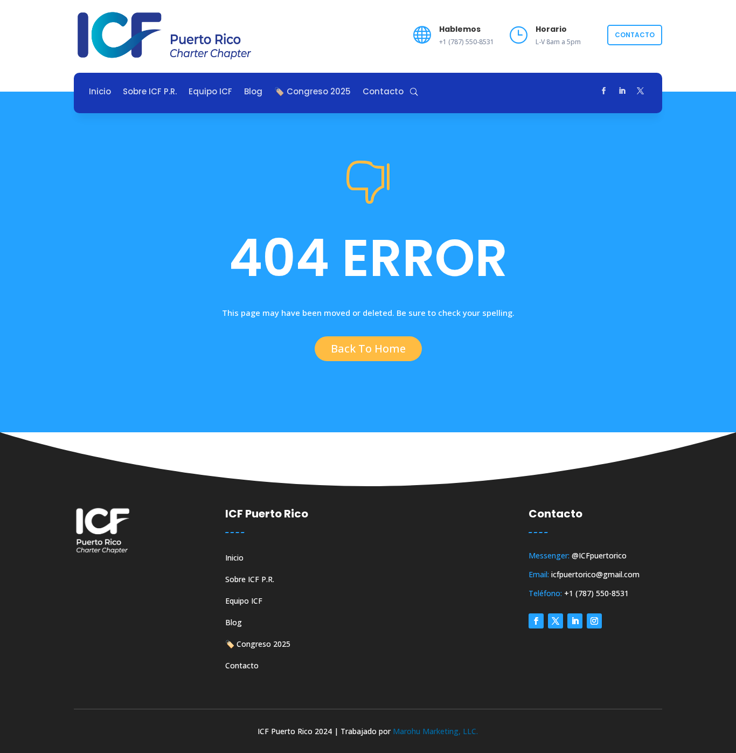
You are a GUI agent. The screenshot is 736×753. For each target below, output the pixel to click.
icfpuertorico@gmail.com (595, 574)
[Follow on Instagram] (594, 620)
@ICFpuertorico (599, 555)
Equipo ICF (210, 92)
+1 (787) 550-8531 (596, 593)
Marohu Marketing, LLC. (435, 731)
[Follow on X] (640, 91)
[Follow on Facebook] (603, 91)
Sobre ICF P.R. (150, 92)
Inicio (100, 92)
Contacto (635, 34)
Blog (253, 92)
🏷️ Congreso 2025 (312, 92)
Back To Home (368, 348)
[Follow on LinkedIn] (622, 91)
